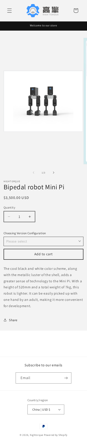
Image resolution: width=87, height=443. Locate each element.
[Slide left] (33, 172)
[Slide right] (53, 172)
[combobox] (43, 241)
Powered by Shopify (55, 435)
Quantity (9, 207)
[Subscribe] (66, 377)
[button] (9, 10)
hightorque (36, 435)
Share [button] (13, 320)
